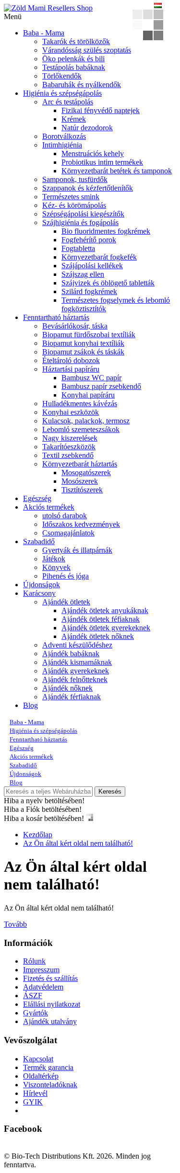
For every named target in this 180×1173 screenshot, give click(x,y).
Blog (30, 705)
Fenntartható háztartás (56, 317)
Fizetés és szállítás (50, 978)
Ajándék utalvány (50, 1021)
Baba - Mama (43, 33)
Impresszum (41, 970)
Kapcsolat (38, 1059)
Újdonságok (41, 585)
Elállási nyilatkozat (51, 1004)
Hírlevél (35, 1093)
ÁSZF (32, 995)
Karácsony (39, 593)
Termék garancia (48, 1067)
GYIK (33, 1102)
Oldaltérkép (41, 1076)
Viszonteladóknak (50, 1085)
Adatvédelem (43, 987)
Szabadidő (39, 541)
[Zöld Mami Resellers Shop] (48, 8)
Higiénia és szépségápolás (62, 93)
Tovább (15, 924)
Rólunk (34, 961)
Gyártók (35, 1013)
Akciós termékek (48, 507)
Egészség (37, 498)
